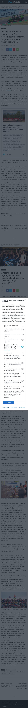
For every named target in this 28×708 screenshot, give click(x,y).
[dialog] (14, 354)
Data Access (14, 407)
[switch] (22, 329)
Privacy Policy (22, 407)
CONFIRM (8, 402)
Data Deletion (6, 407)
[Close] (25, 300)
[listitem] (14, 326)
